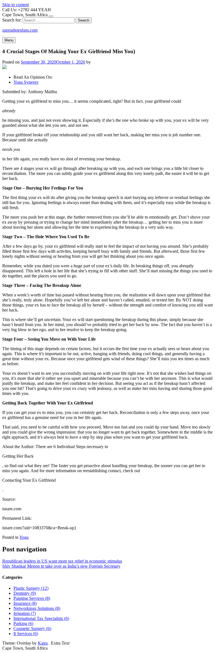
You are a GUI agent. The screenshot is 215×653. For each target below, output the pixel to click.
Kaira (43, 643)
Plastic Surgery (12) (30, 588)
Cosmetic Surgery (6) (32, 628)
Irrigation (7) (24, 613)
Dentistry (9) (24, 593)
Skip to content (15, 4)
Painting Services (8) (31, 598)
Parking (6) (23, 623)
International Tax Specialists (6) (41, 618)
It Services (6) (25, 633)
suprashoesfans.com (20, 30)
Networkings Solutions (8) (36, 608)
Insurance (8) (25, 603)
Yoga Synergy (26, 82)
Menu (8, 40)
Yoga (24, 537)
